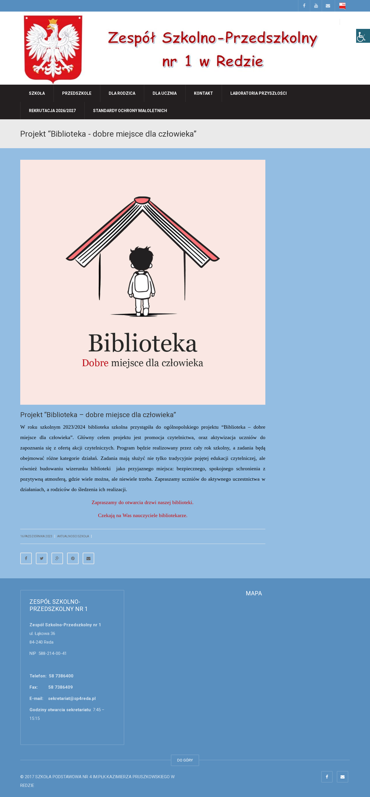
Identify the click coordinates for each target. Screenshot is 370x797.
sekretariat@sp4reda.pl (72, 698)
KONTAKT (203, 93)
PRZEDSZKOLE (76, 93)
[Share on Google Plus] (57, 558)
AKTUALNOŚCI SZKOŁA (331, 133)
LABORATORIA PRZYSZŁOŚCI (258, 93)
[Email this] (88, 558)
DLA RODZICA (122, 93)
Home (306, 133)
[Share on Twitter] (41, 558)
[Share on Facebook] (26, 558)
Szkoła (37, 93)
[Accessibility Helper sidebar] (363, 36)
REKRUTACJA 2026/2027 (52, 110)
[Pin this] (73, 558)
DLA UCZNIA (165, 93)
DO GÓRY (185, 760)
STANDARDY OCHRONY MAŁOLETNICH (130, 110)
